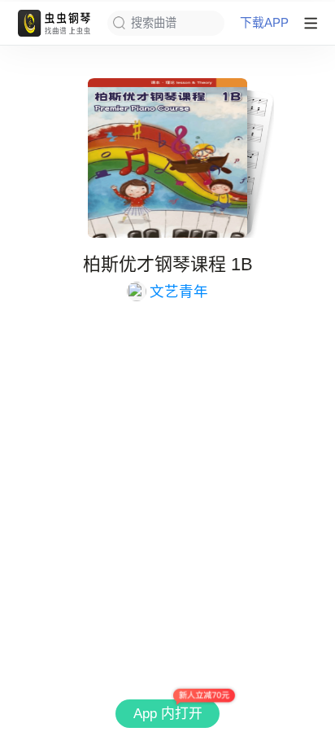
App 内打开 (167, 713)
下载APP (264, 23)
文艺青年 (179, 291)
